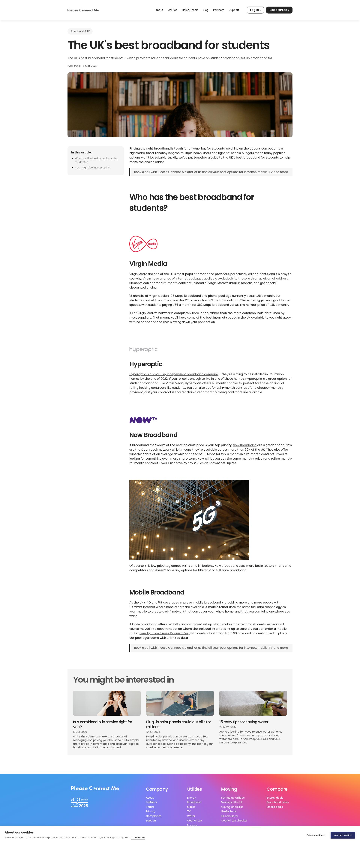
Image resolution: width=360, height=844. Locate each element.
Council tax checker (234, 820)
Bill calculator (229, 816)
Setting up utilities (233, 798)
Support (234, 10)
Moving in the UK (232, 802)
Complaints (153, 816)
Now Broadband (244, 445)
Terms (150, 807)
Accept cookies (343, 835)
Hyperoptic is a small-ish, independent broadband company (173, 374)
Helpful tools (190, 10)
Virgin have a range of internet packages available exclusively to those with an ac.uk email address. (216, 278)
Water (191, 816)
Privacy (150, 811)
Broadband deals (278, 802)
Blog (205, 10)
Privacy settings (316, 835)
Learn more (138, 837)
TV (188, 811)
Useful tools (229, 811)
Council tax (194, 820)
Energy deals (275, 798)
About (159, 10)
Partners (218, 10)
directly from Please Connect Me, (165, 633)
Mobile (191, 807)
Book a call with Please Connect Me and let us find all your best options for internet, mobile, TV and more (211, 172)
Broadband (194, 802)
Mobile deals (275, 807)
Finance (192, 825)
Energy (191, 798)
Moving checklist (232, 807)
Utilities (172, 10)
